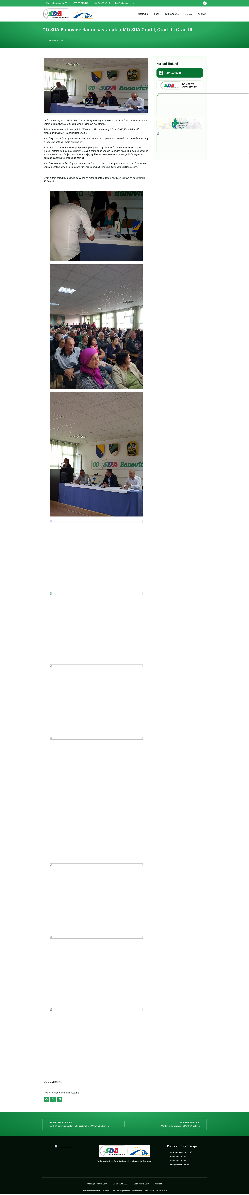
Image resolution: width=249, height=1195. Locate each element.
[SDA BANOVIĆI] (161, 72)
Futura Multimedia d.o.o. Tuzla (155, 1191)
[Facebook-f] (205, 3)
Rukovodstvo (172, 14)
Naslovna (143, 14)
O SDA (188, 14)
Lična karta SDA (120, 1184)
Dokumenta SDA (141, 1184)
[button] (46, 1099)
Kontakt (201, 14)
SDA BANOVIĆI (174, 73)
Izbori (156, 14)
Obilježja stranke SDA (97, 1184)
